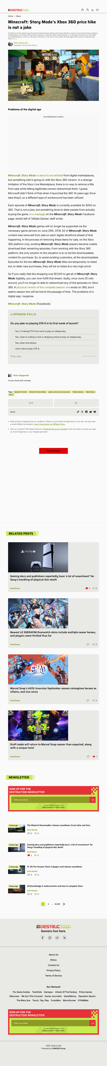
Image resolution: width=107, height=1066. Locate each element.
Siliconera (14, 996)
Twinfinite (37, 992)
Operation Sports (87, 996)
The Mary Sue (23, 1000)
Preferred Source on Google (55, 429)
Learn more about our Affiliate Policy (49, 424)
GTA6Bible (83, 1000)
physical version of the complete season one (43, 287)
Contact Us (53, 965)
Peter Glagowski (21, 43)
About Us (53, 954)
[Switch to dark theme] (92, 9)
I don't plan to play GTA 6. (27, 348)
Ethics (53, 960)
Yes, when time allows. (26, 343)
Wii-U (11, 395)
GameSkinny (70, 996)
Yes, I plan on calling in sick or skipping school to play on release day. (48, 337)
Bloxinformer (69, 1000)
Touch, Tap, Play (40, 1000)
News (18, 16)
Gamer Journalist (53, 996)
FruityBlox (56, 1000)
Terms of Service (47, 807)
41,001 (57, 904)
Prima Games (85, 992)
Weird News (90, 392)
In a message (37, 214)
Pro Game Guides (21, 992)
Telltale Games (78, 392)
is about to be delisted (35, 175)
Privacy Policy (60, 807)
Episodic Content (20, 392)
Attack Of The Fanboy (66, 992)
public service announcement (59, 392)
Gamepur (48, 992)
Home (10, 16)
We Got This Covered (32, 996)
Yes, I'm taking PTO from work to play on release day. (40, 331)
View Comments (53, 450)
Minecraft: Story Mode (37, 392)
